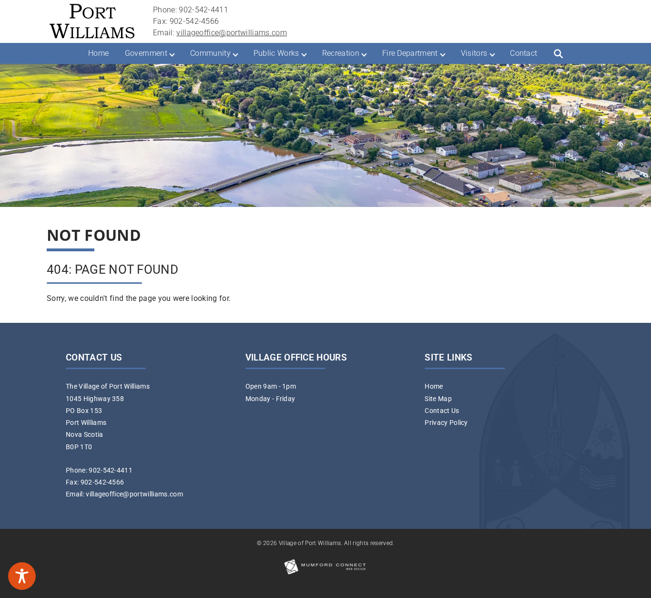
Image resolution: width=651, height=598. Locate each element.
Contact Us (442, 411)
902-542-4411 (110, 470)
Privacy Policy (446, 423)
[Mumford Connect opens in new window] (325, 573)
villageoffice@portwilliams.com (231, 32)
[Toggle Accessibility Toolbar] (22, 576)
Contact (523, 53)
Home (98, 53)
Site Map (438, 399)
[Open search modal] (558, 53)
